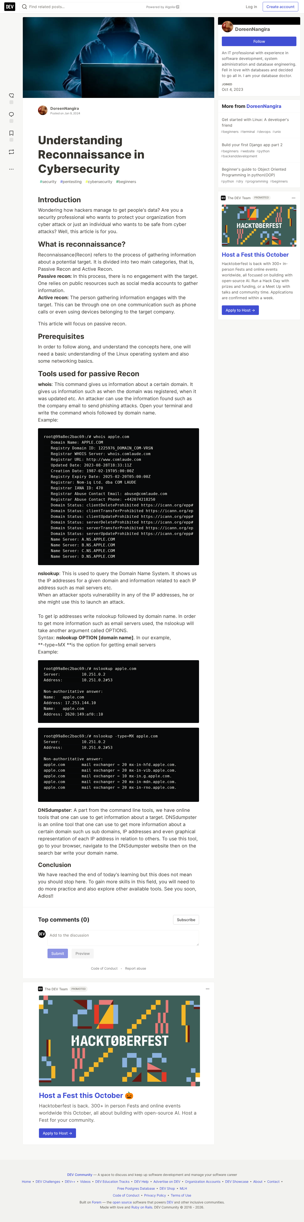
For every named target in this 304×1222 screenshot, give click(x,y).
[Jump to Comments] (11, 116)
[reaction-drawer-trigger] (11, 98)
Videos (85, 1181)
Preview (83, 953)
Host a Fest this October (255, 254)
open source (122, 1202)
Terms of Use (181, 1195)
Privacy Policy (155, 1195)
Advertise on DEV (166, 1181)
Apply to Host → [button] (57, 1133)
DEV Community (79, 1175)
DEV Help (141, 1181)
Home (26, 1181)
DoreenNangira (64, 108)
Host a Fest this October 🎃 (86, 1095)
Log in (251, 6)
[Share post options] (11, 169)
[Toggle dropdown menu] (207, 989)
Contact (273, 1181)
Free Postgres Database (136, 1188)
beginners (126, 181)
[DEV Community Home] (10, 6)
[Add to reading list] (11, 135)
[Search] (24, 6)
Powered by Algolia (161, 7)
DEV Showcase (236, 1181)
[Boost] (11, 152)
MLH (183, 1188)
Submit (57, 953)
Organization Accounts (202, 1181)
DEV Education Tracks (112, 1181)
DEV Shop (167, 1188)
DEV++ (70, 1181)
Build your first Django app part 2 (252, 150)
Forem (96, 1202)
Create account (280, 6)
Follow (259, 41)
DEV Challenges (48, 1181)
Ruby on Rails (141, 1207)
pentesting (71, 181)
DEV (170, 1202)
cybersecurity (99, 181)
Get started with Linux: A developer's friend (255, 125)
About (257, 1181)
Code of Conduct (104, 968)
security (48, 181)
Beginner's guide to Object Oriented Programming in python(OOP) (254, 175)
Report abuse (135, 968)
